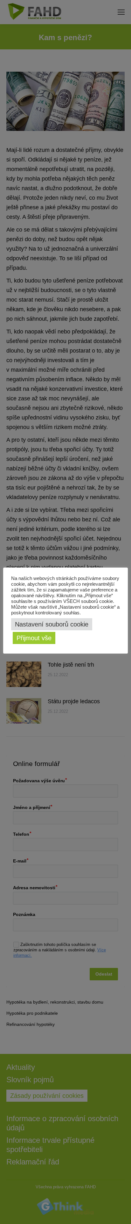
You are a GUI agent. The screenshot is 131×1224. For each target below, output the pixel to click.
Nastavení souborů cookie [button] (51, 624)
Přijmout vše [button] (34, 637)
